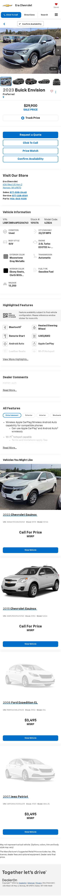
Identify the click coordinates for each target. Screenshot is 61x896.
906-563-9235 (18, 199)
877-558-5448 (18, 192)
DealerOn (22, 883)
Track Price (32, 118)
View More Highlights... (15, 359)
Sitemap (31, 883)
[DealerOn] (9, 880)
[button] (11, 15)
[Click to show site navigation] (56, 15)
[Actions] (55, 92)
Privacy (39, 883)
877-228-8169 (20, 196)
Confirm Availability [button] (31, 159)
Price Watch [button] (30, 151)
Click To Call (30, 143)
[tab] (12, 415)
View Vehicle (30, 550)
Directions (29, 15)
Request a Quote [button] (30, 135)
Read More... (10, 390)
